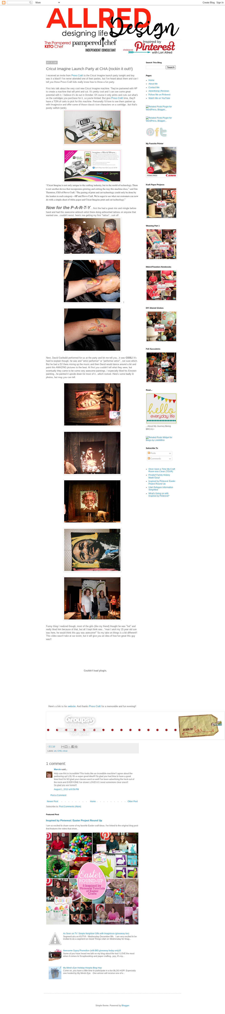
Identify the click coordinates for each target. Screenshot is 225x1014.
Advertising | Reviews (159, 91)
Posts (153, 453)
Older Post (133, 801)
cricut (65, 751)
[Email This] (63, 746)
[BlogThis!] (66, 746)
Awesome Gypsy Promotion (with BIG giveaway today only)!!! (92, 950)
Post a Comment (58, 795)
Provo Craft (77, 75)
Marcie (57, 769)
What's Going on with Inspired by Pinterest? (159, 494)
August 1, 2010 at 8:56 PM (66, 789)
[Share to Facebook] (73, 746)
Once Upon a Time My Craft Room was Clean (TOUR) (162, 470)
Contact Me (154, 87)
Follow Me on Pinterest (159, 94)
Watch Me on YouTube (159, 98)
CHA (59, 751)
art (55, 751)
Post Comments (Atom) (70, 806)
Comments (155, 458)
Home (93, 801)
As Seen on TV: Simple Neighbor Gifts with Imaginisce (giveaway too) (96, 933)
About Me (153, 84)
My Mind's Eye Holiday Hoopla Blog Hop (82, 968)
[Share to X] (69, 746)
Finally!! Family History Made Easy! (159, 476)
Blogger (125, 1005)
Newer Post (52, 801)
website (72, 706)
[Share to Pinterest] (76, 746)
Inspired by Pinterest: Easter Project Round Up (74, 820)
